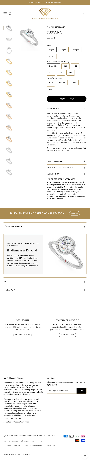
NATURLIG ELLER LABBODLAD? (60, 167)
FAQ (6, 281)
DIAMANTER (51, 445)
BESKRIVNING (53, 108)
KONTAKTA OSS (14, 441)
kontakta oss (63, 150)
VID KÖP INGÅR (53, 174)
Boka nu (74, 213)
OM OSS (34, 441)
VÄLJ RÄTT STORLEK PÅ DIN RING (34, 445)
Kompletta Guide (67, 335)
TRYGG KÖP (9, 290)
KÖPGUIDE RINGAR (13, 226)
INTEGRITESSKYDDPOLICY (12, 450)
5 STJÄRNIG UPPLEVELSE (12, 445)
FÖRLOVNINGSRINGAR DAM (56, 27)
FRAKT (42, 441)
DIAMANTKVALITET (55, 161)
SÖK (5, 441)
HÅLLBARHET (27, 454)
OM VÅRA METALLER (22, 335)
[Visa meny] (5, 13)
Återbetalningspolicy (12, 454)
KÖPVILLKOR (25, 441)
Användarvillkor (30, 450)
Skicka (81, 391)
